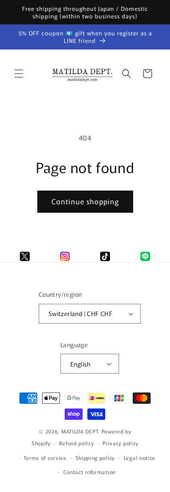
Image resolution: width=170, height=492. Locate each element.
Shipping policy (95, 457)
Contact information (89, 471)
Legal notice (139, 457)
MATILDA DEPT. (80, 431)
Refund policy (76, 443)
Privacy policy (120, 443)
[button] (18, 73)
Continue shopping (85, 201)
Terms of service (45, 457)
